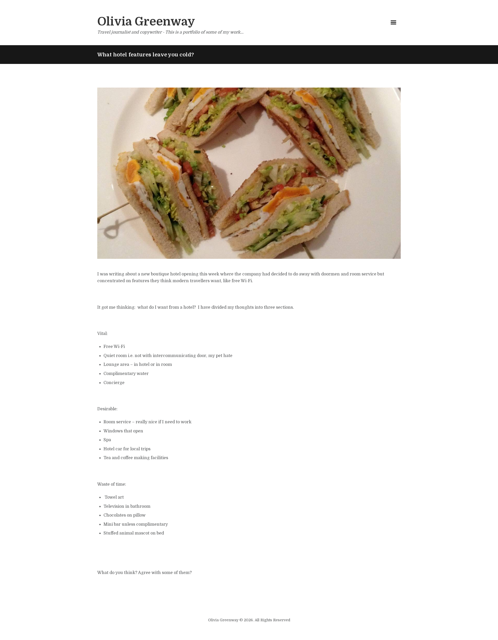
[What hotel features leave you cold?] (249, 173)
